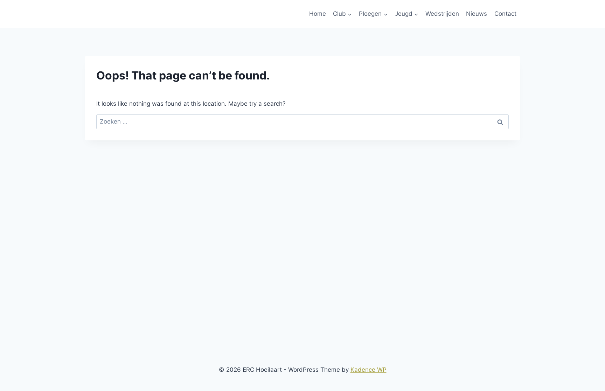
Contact (505, 13)
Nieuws (476, 13)
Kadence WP (368, 369)
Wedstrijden (442, 13)
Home (317, 13)
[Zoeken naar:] (302, 121)
